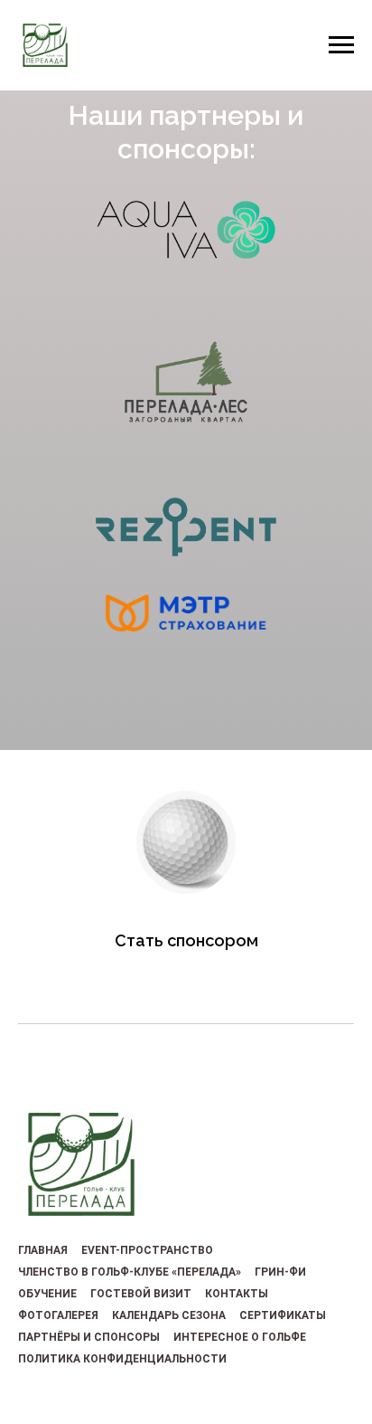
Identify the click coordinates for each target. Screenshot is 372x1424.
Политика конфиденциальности (122, 1359)
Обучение (47, 1293)
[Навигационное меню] (341, 45)
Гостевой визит (140, 1293)
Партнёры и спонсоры (89, 1337)
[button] (186, 940)
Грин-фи (280, 1272)
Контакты (236, 1293)
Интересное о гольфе (239, 1337)
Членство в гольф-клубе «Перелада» (129, 1272)
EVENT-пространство (147, 1250)
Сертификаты (282, 1315)
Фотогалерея (58, 1315)
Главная (43, 1250)
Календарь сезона (169, 1315)
